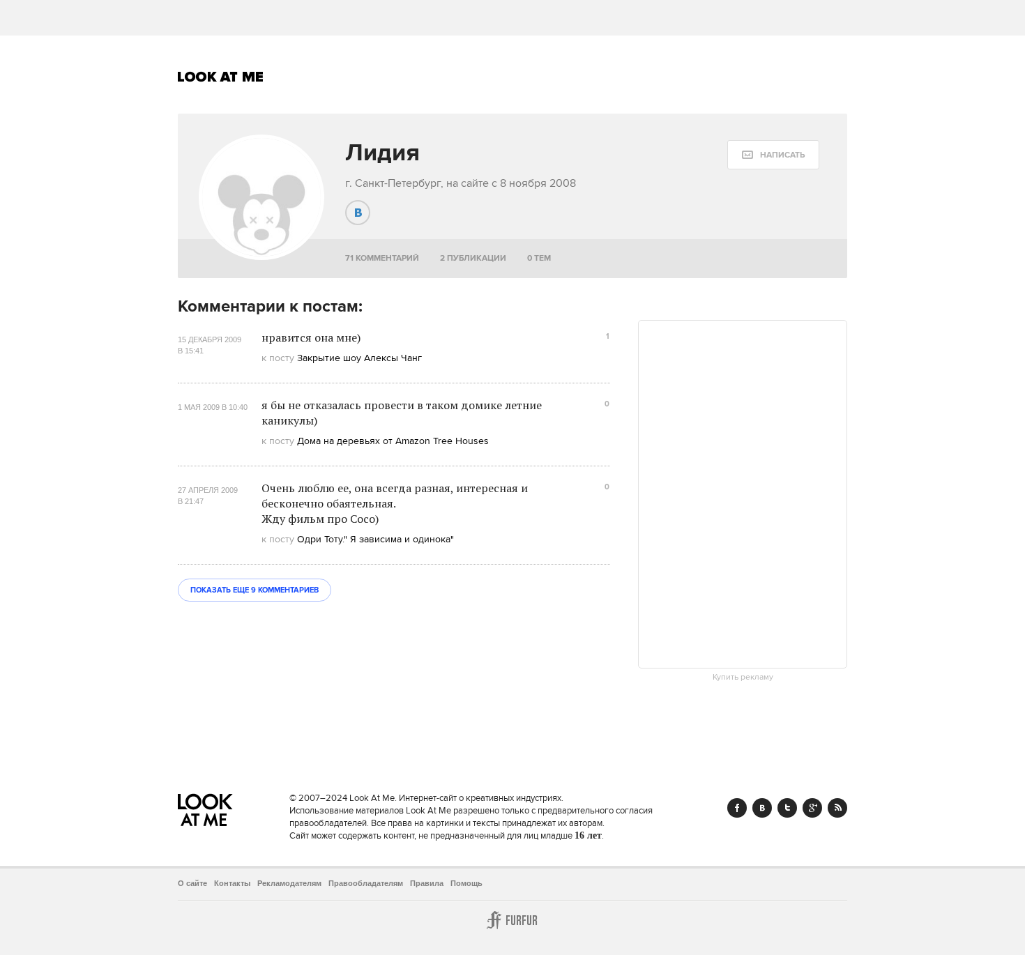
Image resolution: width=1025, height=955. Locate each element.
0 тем (539, 258)
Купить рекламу (743, 677)
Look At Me (221, 76)
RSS (837, 808)
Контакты (232, 883)
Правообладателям (365, 883)
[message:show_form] (773, 154)
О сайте (192, 883)
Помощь (466, 883)
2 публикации (473, 258)
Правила (426, 883)
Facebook (737, 808)
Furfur (512, 920)
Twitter (787, 808)
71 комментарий (382, 258)
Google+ (812, 808)
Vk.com (762, 808)
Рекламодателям (289, 883)
